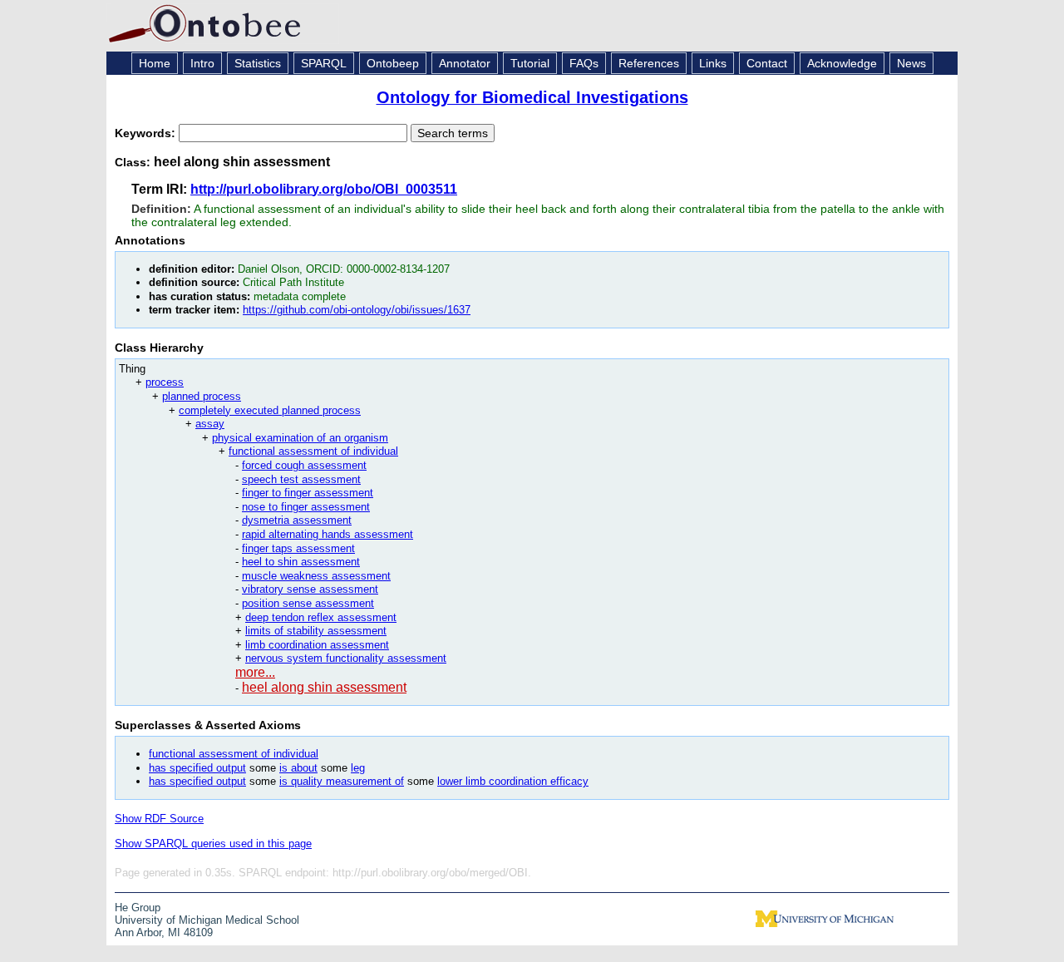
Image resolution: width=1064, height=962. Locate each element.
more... (255, 672)
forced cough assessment (304, 465)
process (164, 382)
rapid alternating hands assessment (327, 534)
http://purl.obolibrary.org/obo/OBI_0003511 (323, 189)
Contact (766, 63)
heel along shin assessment (324, 687)
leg (358, 768)
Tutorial (529, 63)
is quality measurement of (341, 781)
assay (209, 423)
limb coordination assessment (317, 645)
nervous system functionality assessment (345, 658)
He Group (137, 907)
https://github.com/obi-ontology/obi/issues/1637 (356, 309)
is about (298, 768)
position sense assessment (308, 603)
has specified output (197, 768)
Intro (202, 63)
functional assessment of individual (313, 451)
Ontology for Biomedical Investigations (532, 97)
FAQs (583, 63)
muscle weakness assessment (316, 576)
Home (154, 63)
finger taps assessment (298, 548)
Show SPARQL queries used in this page (213, 843)
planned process (201, 396)
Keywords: (147, 133)
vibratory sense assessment (310, 589)
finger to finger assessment (307, 492)
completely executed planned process (270, 410)
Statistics (257, 63)
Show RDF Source (159, 818)
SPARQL (324, 63)
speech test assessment (301, 479)
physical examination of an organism (300, 438)
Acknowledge (842, 63)
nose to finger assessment (306, 507)
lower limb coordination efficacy (513, 781)
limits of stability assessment (316, 630)
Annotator (464, 63)
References (648, 63)
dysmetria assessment (297, 520)
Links (713, 63)
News (911, 63)
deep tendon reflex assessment (321, 617)
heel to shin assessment (301, 561)
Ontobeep (393, 63)
